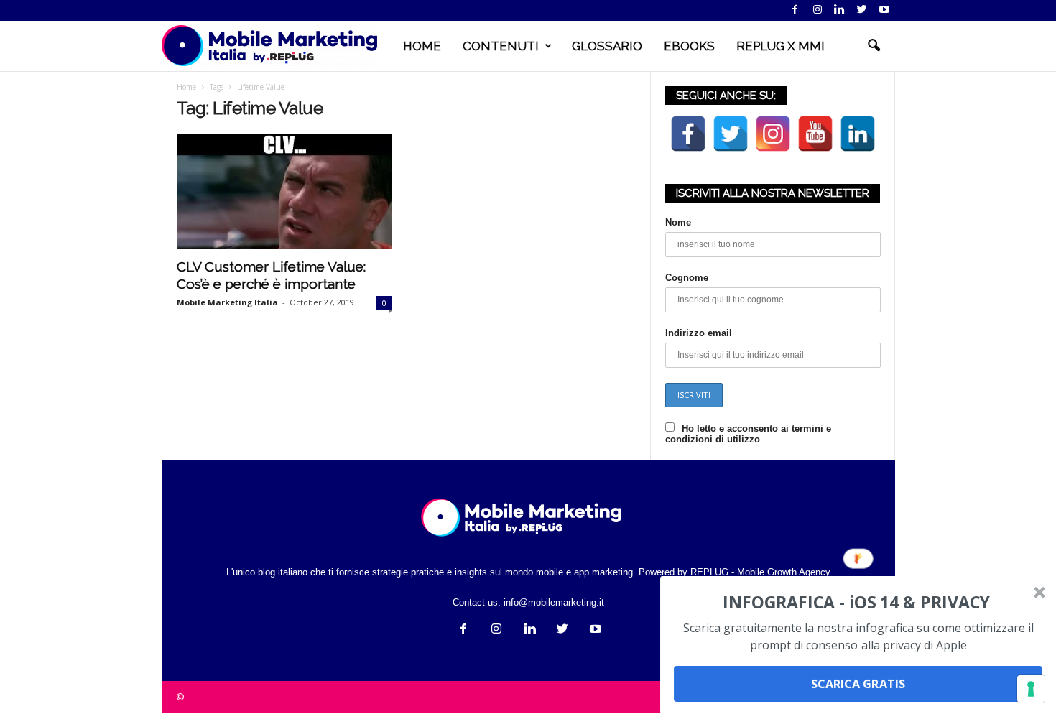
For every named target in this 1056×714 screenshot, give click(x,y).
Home (186, 87)
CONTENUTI (501, 46)
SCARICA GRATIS (857, 684)
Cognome (686, 277)
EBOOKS (689, 46)
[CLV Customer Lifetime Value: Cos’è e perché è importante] (284, 191)
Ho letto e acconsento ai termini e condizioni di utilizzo (748, 434)
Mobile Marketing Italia (227, 302)
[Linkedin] (839, 10)
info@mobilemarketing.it (554, 602)
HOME (422, 46)
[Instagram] (817, 10)
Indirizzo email (698, 333)
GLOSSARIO (607, 46)
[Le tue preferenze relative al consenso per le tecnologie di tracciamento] (1031, 689)
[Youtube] (884, 10)
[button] (873, 46)
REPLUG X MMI (780, 46)
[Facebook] (795, 10)
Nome (678, 222)
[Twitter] (862, 10)
